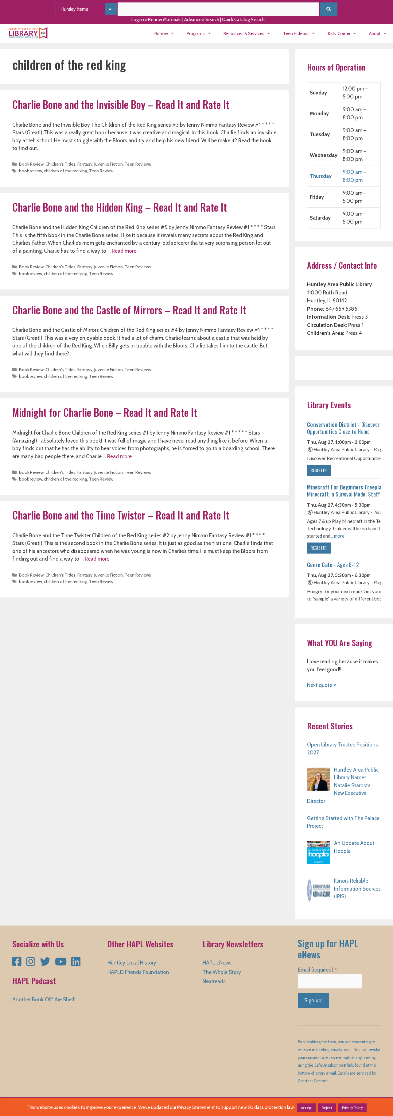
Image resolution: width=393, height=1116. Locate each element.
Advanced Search (201, 19)
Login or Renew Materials (156, 19)
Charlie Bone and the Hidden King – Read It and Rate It (119, 207)
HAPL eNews (217, 963)
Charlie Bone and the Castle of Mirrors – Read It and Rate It (129, 309)
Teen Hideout (296, 33)
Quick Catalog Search (243, 19)
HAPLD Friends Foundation (138, 972)
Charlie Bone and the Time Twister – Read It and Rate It (120, 515)
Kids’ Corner (339, 33)
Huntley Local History (131, 963)
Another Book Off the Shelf (43, 999)
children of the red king (65, 171)
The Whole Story (222, 972)
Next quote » (322, 685)
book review (30, 171)
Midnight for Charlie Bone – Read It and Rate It (104, 412)
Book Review (31, 164)
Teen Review (101, 171)
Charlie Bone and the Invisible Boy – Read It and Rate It (120, 104)
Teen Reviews (138, 164)
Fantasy (84, 164)
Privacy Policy (352, 1108)
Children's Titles (60, 164)
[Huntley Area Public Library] (30, 33)
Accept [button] (306, 1108)
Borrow (161, 33)
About (374, 33)
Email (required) (317, 970)
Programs (196, 33)
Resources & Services (244, 33)
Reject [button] (327, 1108)
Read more (124, 251)
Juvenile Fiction (108, 164)
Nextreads (214, 981)
